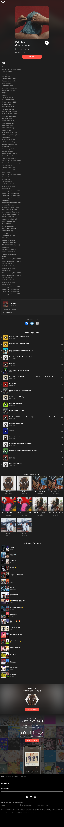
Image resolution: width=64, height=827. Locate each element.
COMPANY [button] (5, 789)
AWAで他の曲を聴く (32, 709)
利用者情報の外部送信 (27, 805)
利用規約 (3, 805)
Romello (8, 533)
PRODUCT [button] (5, 783)
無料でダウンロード (32, 741)
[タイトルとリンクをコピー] (37, 323)
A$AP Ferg (27, 45)
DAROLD (8, 492)
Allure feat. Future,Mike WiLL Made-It (8, 513)
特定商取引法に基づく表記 (42, 805)
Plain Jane (13, 303)
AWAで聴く (32, 57)
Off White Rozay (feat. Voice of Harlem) (40, 513)
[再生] (47, 43)
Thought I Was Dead (40, 492)
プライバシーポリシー (14, 805)
